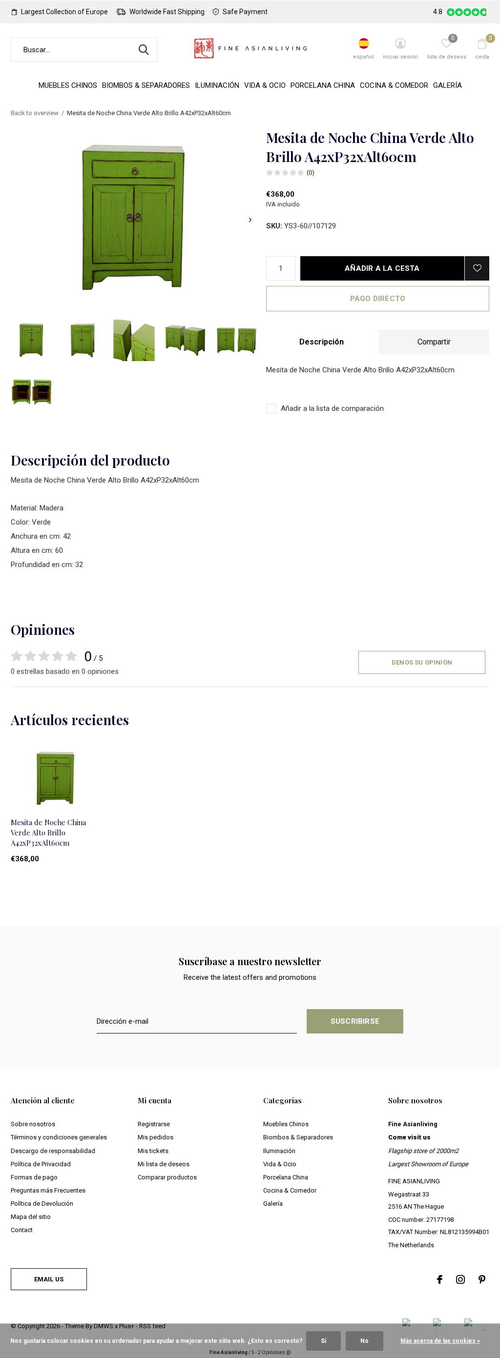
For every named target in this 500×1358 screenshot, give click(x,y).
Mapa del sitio (31, 1216)
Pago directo (377, 298)
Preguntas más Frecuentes (48, 1190)
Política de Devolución (42, 1203)
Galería (447, 85)
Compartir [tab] (434, 341)
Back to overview (35, 113)
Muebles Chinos (68, 85)
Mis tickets (153, 1151)
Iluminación (217, 85)
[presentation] (250, 219)
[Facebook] (439, 1279)
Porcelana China (323, 85)
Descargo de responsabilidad (53, 1151)
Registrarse (154, 1124)
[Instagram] (460, 1279)
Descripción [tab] (321, 341)
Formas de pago (34, 1177)
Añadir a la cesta (382, 268)
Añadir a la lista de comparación (332, 408)
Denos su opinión (422, 662)
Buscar (143, 50)
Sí (323, 1341)
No (364, 1341)
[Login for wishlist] (477, 268)
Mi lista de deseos (163, 1164)
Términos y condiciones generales (59, 1137)
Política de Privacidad (41, 1164)
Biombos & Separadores (146, 85)
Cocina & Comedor (394, 85)
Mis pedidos (155, 1137)
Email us (48, 1279)
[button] (31, 340)
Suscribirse (355, 1021)
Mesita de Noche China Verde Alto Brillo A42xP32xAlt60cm (48, 832)
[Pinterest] (482, 1279)
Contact (22, 1230)
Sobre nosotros (33, 1124)
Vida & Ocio (265, 85)
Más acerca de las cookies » (440, 1341)
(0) (310, 172)
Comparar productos (167, 1177)
